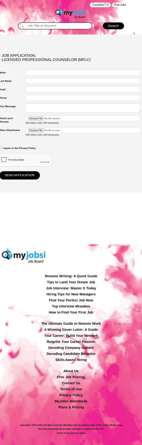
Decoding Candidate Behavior (71, 354)
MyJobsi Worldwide (71, 401)
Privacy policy (78, 433)
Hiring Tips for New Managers (71, 294)
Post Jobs (120, 4)
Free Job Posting (71, 377)
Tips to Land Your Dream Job (71, 282)
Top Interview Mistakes (71, 306)
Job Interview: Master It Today (71, 288)
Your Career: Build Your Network (71, 336)
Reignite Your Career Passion (71, 342)
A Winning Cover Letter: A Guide (71, 329)
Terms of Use (71, 389)
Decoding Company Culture (71, 348)
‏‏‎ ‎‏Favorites (100, 4)
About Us (71, 371)
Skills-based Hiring (71, 360)
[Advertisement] (71, 218)
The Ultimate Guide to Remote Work (71, 323)
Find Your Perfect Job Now (71, 300)
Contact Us (71, 383)
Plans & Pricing (71, 407)
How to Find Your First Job (71, 312)
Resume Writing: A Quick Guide (71, 276)
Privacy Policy (71, 395)
